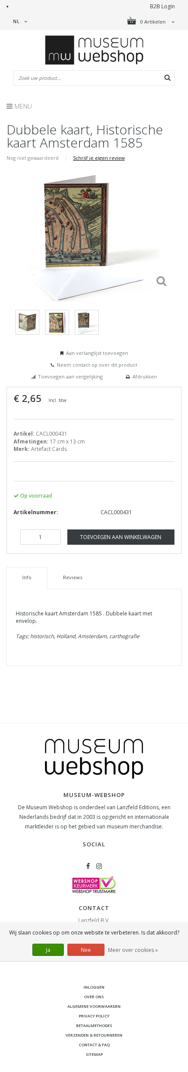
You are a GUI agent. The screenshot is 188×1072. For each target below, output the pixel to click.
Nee (86, 950)
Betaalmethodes (94, 1025)
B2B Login (162, 6)
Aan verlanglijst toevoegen (97, 353)
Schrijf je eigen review (99, 158)
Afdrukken (144, 376)
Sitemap (94, 1054)
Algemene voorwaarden (94, 1006)
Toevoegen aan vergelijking (70, 376)
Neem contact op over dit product (97, 364)
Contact (94, 908)
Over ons (94, 997)
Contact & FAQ (94, 1045)
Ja (48, 950)
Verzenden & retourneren (94, 1035)
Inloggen (94, 987)
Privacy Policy (94, 1016)
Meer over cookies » (133, 950)
